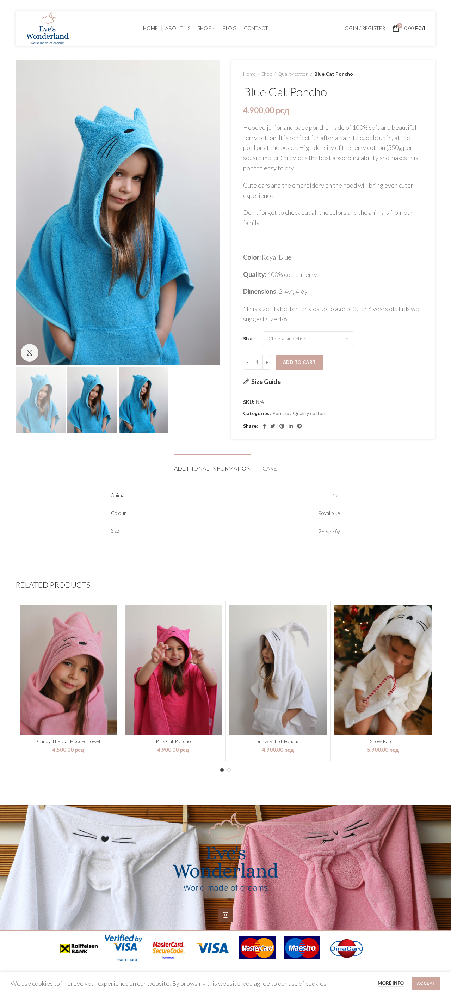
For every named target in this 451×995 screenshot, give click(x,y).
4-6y (335, 531)
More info (391, 983)
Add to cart (299, 362)
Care (269, 468)
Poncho (280, 413)
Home (249, 74)
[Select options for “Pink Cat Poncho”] (217, 616)
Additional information (212, 468)
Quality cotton (293, 74)
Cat (336, 495)
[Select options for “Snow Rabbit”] (426, 616)
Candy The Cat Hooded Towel (68, 741)
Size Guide (266, 381)
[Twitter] (272, 426)
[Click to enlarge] (29, 353)
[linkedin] (290, 426)
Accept (426, 983)
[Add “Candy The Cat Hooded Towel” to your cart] (112, 616)
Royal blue (329, 513)
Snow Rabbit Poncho (278, 741)
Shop (266, 74)
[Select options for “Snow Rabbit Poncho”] (321, 616)
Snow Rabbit (383, 741)
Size (248, 338)
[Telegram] (299, 426)
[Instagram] (225, 915)
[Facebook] (264, 426)
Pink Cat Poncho (173, 741)
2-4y (323, 531)
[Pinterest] (281, 426)
